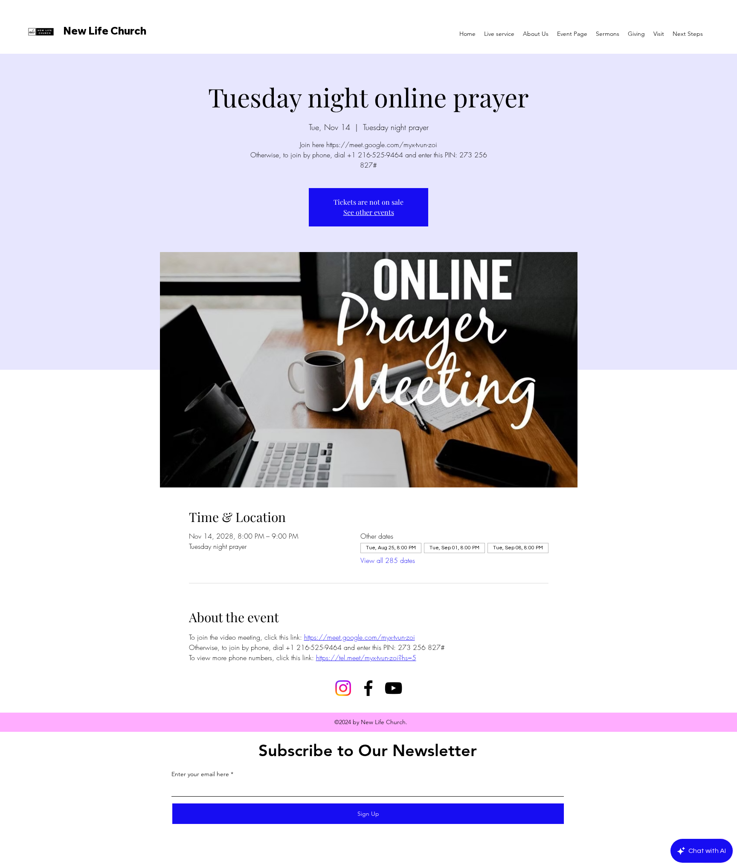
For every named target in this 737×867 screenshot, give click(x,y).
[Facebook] (368, 688)
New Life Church (105, 30)
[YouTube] (393, 688)
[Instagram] (343, 688)
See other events (368, 212)
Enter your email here (200, 774)
